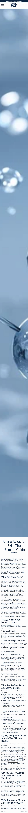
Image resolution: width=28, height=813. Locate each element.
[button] (2, 5)
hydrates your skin (13, 762)
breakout (7, 676)
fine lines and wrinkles (9, 648)
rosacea (18, 659)
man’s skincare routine (10, 628)
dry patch (18, 676)
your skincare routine (7, 566)
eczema (11, 659)
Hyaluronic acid (20, 781)
